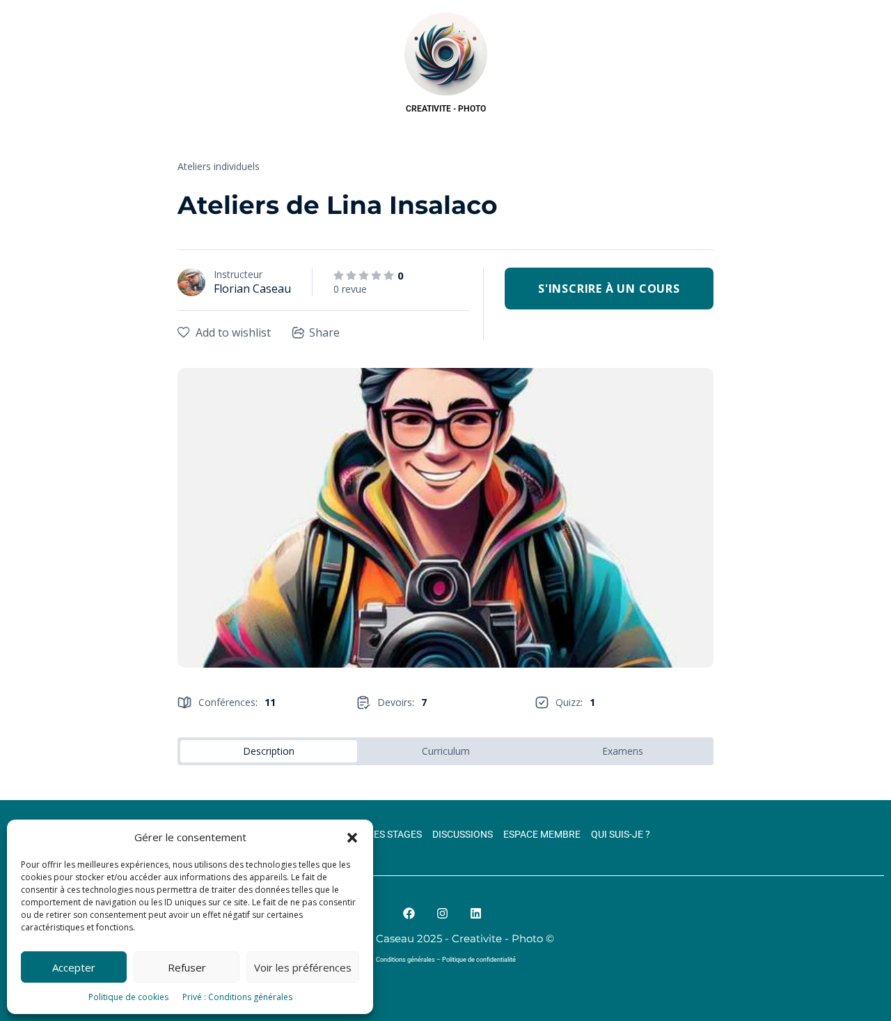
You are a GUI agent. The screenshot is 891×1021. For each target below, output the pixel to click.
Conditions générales (405, 959)
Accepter (73, 967)
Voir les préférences (303, 967)
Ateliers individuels (219, 166)
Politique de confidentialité (479, 959)
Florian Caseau (252, 288)
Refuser (187, 967)
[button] (352, 838)
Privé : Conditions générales (237, 997)
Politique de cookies (128, 997)
